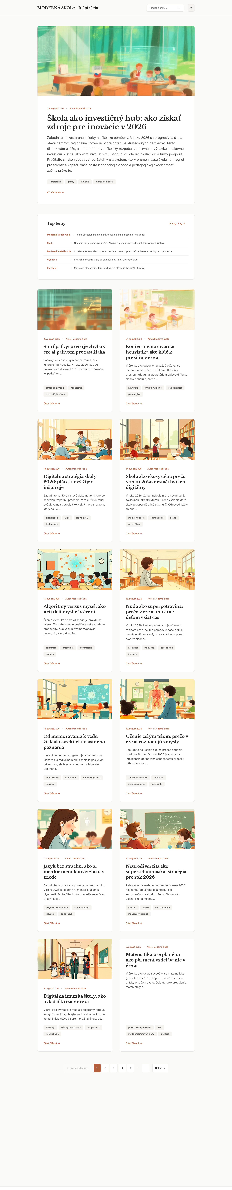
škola (50, 243)
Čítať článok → (55, 192)
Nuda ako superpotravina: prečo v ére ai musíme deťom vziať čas (154, 612)
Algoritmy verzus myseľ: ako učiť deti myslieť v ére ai (75, 609)
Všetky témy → (177, 223)
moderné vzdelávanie (59, 251)
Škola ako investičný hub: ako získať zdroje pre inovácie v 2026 (114, 122)
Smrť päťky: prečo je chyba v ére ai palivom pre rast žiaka (74, 349)
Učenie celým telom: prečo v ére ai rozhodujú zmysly (157, 739)
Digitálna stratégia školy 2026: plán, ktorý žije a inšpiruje (70, 482)
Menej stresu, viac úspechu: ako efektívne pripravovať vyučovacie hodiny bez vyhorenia (125, 251)
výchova (52, 259)
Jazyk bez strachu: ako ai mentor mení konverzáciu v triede (74, 872)
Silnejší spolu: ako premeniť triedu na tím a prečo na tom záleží (111, 234)
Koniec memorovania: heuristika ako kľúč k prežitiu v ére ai (150, 352)
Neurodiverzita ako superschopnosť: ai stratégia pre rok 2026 (156, 872)
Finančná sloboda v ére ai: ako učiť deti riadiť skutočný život (106, 259)
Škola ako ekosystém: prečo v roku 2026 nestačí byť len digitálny (156, 482)
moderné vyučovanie (58, 234)
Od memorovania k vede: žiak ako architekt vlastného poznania (74, 742)
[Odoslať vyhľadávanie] (179, 7)
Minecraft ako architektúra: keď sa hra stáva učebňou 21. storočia (109, 268)
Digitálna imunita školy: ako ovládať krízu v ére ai (75, 998)
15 (145, 1068)
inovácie (51, 268)
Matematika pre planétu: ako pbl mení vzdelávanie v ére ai (155, 960)
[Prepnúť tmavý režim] (191, 8)
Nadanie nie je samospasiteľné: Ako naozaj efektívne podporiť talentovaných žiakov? (119, 243)
